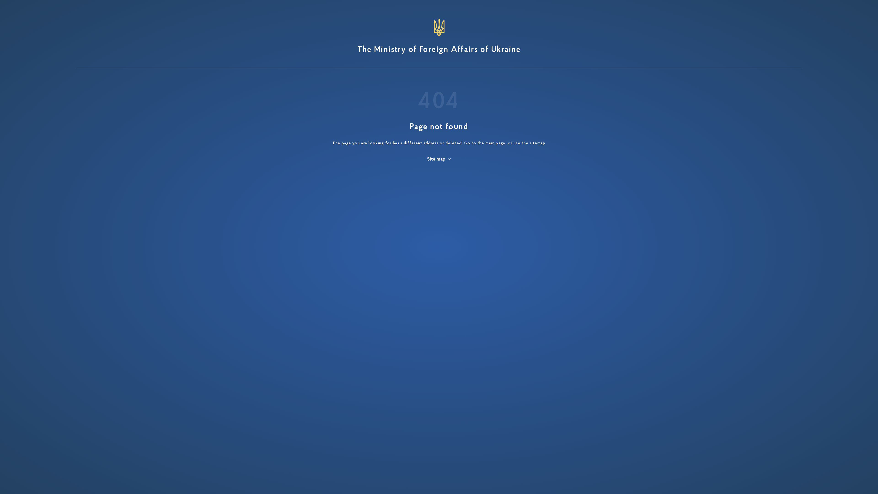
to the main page (488, 143)
